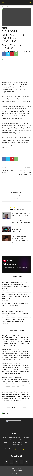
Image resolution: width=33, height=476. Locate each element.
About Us (14, 468)
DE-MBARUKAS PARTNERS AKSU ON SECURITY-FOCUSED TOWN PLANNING (21, 229)
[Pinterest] (12, 54)
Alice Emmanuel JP (7, 377)
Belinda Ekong (6, 391)
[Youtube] (22, 199)
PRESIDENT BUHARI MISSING (9, 171)
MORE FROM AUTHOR (16, 209)
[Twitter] (8, 54)
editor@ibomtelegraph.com (20, 449)
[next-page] (6, 247)
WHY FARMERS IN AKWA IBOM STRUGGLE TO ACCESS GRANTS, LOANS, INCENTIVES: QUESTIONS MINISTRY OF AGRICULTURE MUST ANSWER (21, 218)
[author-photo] (16, 190)
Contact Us (21, 468)
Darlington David (8, 51)
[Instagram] (14, 199)
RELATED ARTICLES (16, 207)
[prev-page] (3, 247)
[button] (3, 2)
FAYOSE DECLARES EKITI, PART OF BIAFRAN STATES (24, 172)
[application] (16, 264)
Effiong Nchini (6, 336)
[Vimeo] (21, 462)
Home (3, 6)
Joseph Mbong (6, 349)
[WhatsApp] (16, 54)
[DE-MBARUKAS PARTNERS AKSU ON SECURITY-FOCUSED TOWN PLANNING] (6, 229)
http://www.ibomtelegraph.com (16, 195)
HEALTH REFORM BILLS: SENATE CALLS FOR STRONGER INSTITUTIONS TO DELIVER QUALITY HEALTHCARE (16, 296)
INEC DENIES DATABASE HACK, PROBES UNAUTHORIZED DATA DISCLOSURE (13, 320)
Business (9, 6)
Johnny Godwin (6, 363)
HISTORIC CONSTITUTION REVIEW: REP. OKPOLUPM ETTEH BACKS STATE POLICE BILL (15, 312)
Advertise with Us (16, 470)
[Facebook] (4, 54)
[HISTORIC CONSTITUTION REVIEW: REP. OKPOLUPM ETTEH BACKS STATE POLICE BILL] (6, 238)
